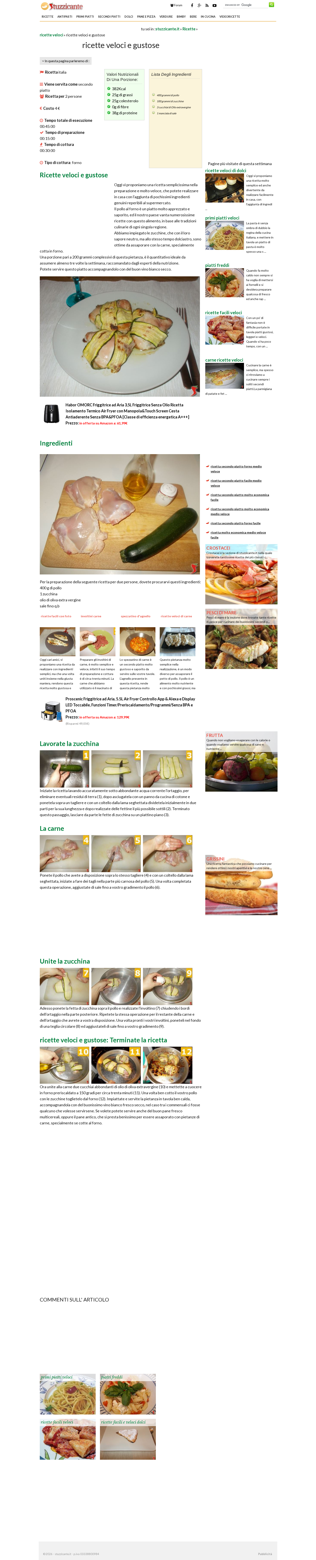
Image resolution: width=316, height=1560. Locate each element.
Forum (177, 5)
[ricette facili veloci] (68, 1438)
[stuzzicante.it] (62, 6)
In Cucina (208, 16)
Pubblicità (265, 1554)
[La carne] (64, 853)
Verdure (166, 16)
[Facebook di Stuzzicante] (192, 5)
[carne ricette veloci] (225, 376)
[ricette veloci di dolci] (225, 188)
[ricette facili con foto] (59, 641)
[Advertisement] (90, 28)
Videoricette (229, 16)
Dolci (128, 16)
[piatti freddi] (128, 1393)
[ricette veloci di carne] (179, 641)
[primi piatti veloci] (68, 1393)
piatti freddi (112, 1377)
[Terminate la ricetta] (64, 1064)
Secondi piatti (109, 16)
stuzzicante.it (167, 28)
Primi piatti (85, 16)
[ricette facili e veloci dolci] (128, 1438)
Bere (193, 16)
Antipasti (64, 16)
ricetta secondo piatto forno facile (236, 523)
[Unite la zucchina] (64, 986)
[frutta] (241, 761)
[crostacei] (241, 573)
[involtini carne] (99, 641)
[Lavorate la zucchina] (64, 768)
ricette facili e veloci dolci (123, 1422)
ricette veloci (51, 34)
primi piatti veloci (56, 1377)
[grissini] (241, 884)
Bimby (181, 16)
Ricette (47, 16)
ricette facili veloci (57, 1422)
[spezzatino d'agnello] (139, 641)
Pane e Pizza (146, 16)
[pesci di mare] (241, 638)
